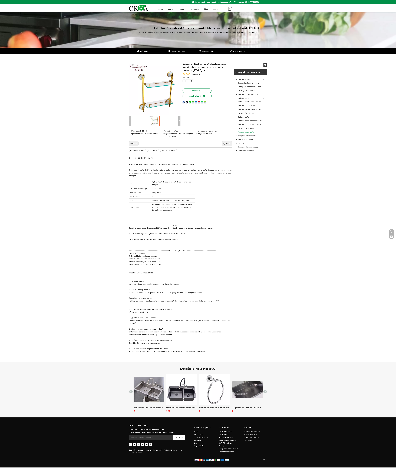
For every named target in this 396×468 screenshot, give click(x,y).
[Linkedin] (130, 444)
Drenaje (241, 143)
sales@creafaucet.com (220, 2)
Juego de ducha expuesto (248, 147)
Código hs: (200, 133)
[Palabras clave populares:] (230, 9)
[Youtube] (142, 444)
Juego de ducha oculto (247, 136)
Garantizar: (168, 131)
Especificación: (136, 133)
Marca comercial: (203, 131)
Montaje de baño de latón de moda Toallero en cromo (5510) (214, 408)
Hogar (196, 431)
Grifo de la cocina (245, 79)
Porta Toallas (152, 150)
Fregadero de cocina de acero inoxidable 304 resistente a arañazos (149, 408)
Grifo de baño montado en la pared (251, 124)
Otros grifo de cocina (246, 90)
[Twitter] (138, 444)
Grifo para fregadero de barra (250, 87)
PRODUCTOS (198, 434)
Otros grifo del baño (246, 113)
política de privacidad (252, 431)
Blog (195, 443)
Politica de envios (250, 434)
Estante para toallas (168, 150)
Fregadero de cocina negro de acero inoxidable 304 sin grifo (181, 408)
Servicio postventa (201, 437)
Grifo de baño (243, 98)
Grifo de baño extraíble (247, 105)
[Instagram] (146, 444)
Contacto (197, 440)
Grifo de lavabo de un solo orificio (251, 109)
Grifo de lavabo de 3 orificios (249, 102)
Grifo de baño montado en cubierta (251, 121)
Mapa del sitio (199, 446)
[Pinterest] (150, 444)
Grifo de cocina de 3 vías (248, 94)
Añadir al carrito (196, 96)
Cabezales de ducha (246, 150)
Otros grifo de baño (246, 128)
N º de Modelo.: (136, 131)
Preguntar (196, 90)
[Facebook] (134, 444)
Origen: (166, 133)
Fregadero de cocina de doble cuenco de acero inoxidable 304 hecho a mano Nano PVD (247, 408)
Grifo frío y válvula (245, 139)
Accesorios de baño (137, 150)
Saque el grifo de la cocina (248, 83)
